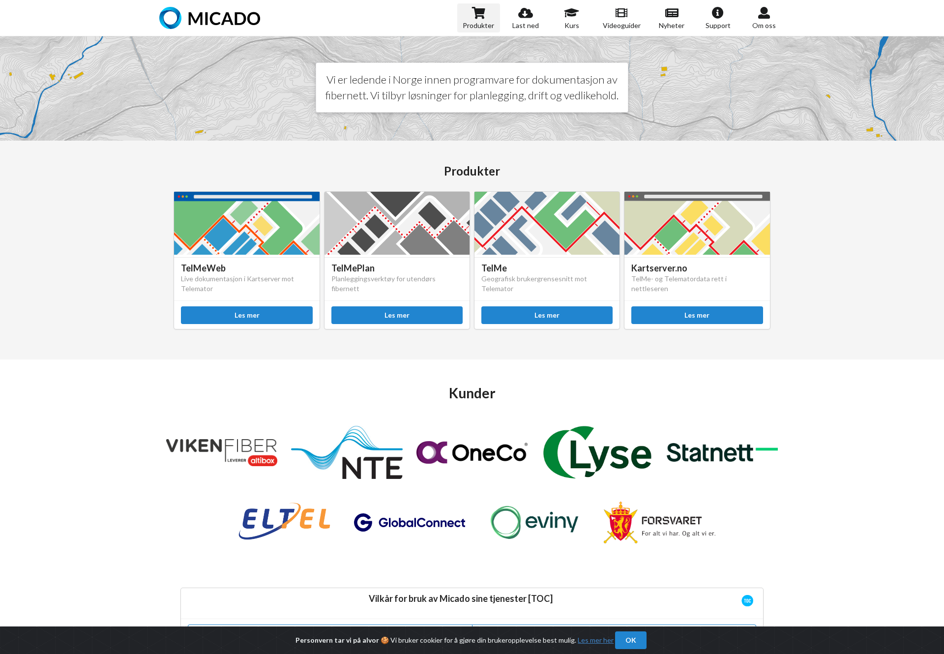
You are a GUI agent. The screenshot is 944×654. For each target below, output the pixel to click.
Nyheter (671, 25)
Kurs (571, 25)
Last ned (525, 25)
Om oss (764, 25)
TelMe (494, 268)
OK (630, 640)
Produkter (478, 25)
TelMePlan (353, 268)
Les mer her (596, 640)
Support (718, 25)
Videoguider (622, 25)
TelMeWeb (203, 268)
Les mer (247, 315)
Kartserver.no (659, 268)
